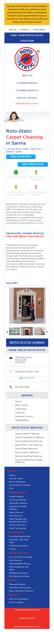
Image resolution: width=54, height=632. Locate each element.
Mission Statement (17, 482)
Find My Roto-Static (27, 104)
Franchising (39, 30)
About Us (27, 75)
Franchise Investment (18, 546)
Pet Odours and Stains (19, 576)
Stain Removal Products (20, 588)
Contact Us (13, 595)
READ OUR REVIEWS (21, 156)
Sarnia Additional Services (29, 441)
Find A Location (16, 602)
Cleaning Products (27, 90)
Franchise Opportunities (19, 536)
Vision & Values (16, 478)
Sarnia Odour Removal (27, 452)
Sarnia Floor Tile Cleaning (28, 445)
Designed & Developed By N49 (27, 627)
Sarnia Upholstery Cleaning (29, 437)
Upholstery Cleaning (18, 503)
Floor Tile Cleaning (17, 528)
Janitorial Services (17, 525)
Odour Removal (16, 512)
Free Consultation (32, 164)
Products (12, 580)
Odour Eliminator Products (21, 591)
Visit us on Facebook (18, 599)
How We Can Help (27, 98)
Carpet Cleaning (16, 496)
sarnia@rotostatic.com (27, 371)
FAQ (11, 488)
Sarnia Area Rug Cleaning (28, 456)
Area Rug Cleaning (17, 500)
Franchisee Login (27, 618)
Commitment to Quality (19, 485)
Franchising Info (16, 532)
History (12, 475)
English (12, 30)
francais (24, 30)
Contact (12, 549)
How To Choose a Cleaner (21, 557)
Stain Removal (15, 516)
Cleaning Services (27, 83)
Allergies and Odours (18, 573)
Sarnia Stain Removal (26, 448)
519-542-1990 (22, 387)
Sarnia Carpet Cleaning (27, 433)
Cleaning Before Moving (19, 564)
